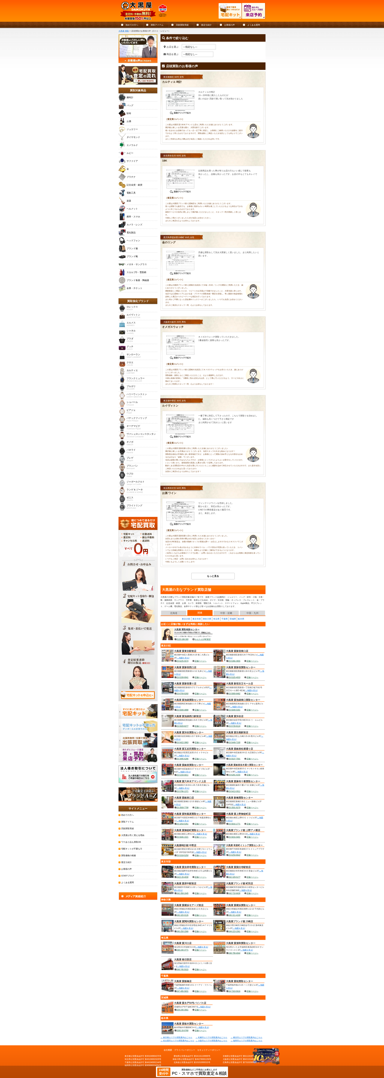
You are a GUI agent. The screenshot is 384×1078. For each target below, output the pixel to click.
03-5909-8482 (234, 693)
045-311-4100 (234, 915)
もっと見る (213, 576)
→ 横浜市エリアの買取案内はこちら (246, 1037)
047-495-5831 (182, 991)
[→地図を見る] (182, 658)
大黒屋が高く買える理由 (132, 835)
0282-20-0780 (182, 1030)
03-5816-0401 (234, 837)
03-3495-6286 (182, 759)
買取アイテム (157, 25)
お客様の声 (229, 25)
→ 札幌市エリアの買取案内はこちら (211, 1037)
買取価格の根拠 (128, 855)
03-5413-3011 (234, 791)
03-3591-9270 (234, 807)
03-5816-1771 (234, 824)
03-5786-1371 (182, 791)
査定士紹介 (206, 25)
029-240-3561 (182, 1010)
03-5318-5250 (182, 855)
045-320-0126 (182, 915)
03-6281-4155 (234, 775)
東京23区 (186, 619)
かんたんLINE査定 (203, 639)
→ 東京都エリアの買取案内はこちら (176, 1037)
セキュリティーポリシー (208, 1050)
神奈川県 (207, 619)
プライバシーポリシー (184, 1050)
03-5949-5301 (234, 710)
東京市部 (196, 619)
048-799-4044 (234, 953)
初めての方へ (132, 25)
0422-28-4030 (182, 877)
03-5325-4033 (234, 677)
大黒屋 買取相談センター (187, 629)
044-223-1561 (234, 931)
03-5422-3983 (182, 742)
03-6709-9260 (182, 693)
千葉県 (224, 619)
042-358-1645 (182, 893)
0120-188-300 (182, 639)
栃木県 (241, 619)
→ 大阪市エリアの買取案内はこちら (211, 1040)
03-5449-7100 (234, 742)
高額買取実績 (182, 25)
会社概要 (168, 1050)
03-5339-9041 (182, 677)
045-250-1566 (182, 931)
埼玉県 (216, 619)
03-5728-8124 (234, 726)
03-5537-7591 (234, 759)
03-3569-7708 (182, 807)
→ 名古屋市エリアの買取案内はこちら (177, 1040)
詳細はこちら (205, 632)
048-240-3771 (182, 950)
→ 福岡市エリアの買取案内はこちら (246, 1040)
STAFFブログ (127, 876)
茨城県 (233, 619)
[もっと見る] (182, 576)
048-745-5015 (182, 969)
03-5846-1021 (182, 837)
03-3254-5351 (182, 824)
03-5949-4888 (182, 710)
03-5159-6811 (182, 775)
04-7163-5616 (234, 991)
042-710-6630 (234, 893)
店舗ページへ (200, 661)
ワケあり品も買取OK (131, 842)
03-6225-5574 (182, 661)
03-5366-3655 (234, 661)
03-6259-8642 (234, 855)
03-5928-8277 (182, 726)
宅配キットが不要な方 (131, 849)
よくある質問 (253, 25)
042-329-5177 (234, 877)
